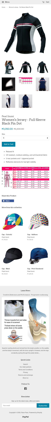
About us (25, 378)
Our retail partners (25, 367)
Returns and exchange (25, 375)
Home (3, 7)
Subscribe (43, 405)
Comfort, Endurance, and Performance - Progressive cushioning (25, 295)
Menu (7, 2)
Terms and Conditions (26, 370)
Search (25, 364)
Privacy (25, 372)
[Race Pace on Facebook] (25, 389)
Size (3, 134)
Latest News (25, 291)
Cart (47, 2)
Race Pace (24, 412)
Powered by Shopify (35, 412)
